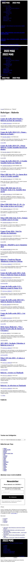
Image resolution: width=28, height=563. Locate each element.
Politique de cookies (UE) (8, 552)
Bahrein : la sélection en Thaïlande (13, 385)
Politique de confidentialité (9, 551)
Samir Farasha (7, 123)
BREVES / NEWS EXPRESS (12, 8)
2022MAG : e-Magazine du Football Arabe (12, 46)
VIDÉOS (8, 10)
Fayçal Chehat (7, 264)
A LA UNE (8, 7)
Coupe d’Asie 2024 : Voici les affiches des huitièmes (11, 232)
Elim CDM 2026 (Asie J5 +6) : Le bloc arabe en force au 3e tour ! (13, 205)
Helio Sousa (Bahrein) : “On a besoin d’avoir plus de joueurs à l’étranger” (12, 328)
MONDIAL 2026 (7, 20)
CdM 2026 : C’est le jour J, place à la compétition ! (14, 537)
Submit (15, 557)
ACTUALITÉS (6, 5)
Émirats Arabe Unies (8, 453)
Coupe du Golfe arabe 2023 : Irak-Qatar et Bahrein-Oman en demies (13, 274)
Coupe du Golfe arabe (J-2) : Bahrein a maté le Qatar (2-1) (11, 287)
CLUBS (8, 14)
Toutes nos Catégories (5, 439)
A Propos (5, 545)
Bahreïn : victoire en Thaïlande (12, 373)
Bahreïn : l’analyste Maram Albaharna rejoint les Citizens (11, 260)
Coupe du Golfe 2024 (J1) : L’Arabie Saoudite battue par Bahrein (14, 162)
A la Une (3, 115)
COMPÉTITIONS (7, 12)
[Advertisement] (14, 95)
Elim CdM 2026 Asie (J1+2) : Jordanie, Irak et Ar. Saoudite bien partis (13, 189)
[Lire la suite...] (14, 513)
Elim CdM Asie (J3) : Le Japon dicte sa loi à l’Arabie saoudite (14, 175)
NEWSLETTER (4, 75)
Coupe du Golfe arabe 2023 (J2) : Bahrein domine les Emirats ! (13, 301)
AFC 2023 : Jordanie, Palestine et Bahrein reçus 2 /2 (13, 344)
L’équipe (5, 547)
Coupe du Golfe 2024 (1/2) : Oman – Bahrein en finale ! (14, 133)
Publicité (5, 546)
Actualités (4, 256)
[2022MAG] (11, 78)
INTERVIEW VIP (7, 18)
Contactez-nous (6, 549)
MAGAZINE (6, 19)
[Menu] (1, 52)
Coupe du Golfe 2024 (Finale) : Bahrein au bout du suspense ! (12, 119)
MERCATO (6, 16)
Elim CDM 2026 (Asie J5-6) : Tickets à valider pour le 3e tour (14, 219)
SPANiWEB (21, 556)
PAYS (7, 15)
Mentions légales (6, 550)
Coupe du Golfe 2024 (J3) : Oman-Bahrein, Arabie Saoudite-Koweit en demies (14, 147)
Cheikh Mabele (7, 165)
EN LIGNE (8, 9)
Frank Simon (6, 136)
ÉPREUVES (9, 13)
